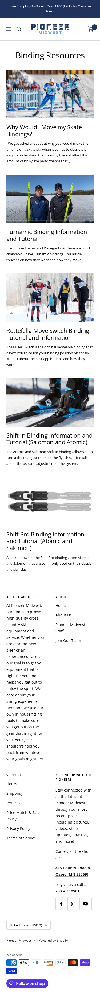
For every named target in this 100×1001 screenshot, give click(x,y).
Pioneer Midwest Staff (70, 627)
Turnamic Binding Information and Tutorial (46, 235)
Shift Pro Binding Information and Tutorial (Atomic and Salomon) (45, 541)
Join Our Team (68, 640)
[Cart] (91, 29)
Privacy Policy (18, 828)
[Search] (19, 29)
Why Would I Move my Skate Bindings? (44, 130)
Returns (13, 802)
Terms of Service (21, 838)
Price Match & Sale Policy (23, 815)
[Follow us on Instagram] (73, 904)
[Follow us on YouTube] (85, 904)
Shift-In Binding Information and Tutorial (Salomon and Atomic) (49, 438)
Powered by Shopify (53, 940)
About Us (63, 614)
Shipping (14, 793)
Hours (60, 605)
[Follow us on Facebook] (61, 904)
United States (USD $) (26, 925)
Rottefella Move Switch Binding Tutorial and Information (47, 333)
